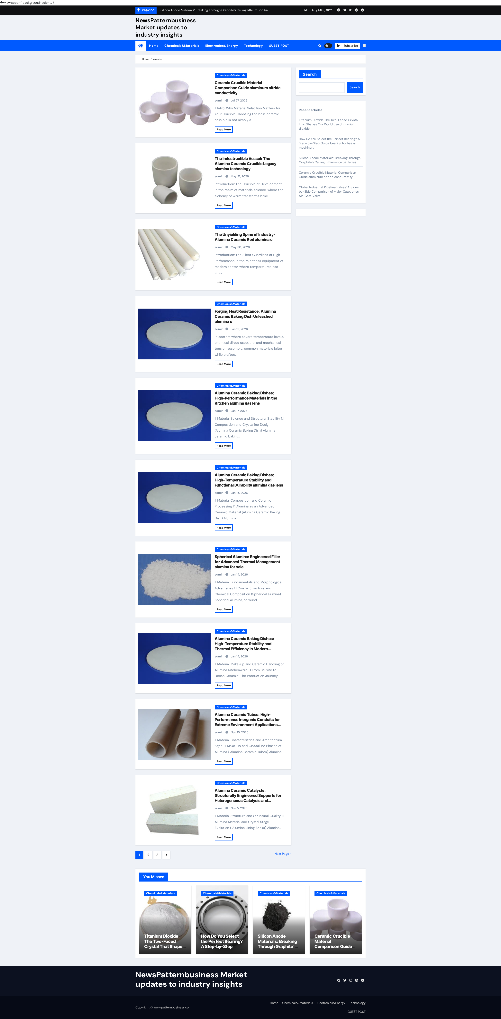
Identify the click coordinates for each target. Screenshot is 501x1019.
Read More (224, 129)
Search (310, 74)
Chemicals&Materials (181, 46)
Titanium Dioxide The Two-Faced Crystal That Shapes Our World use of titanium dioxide (329, 124)
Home (154, 46)
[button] (364, 45)
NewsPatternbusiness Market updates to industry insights (165, 27)
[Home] (140, 45)
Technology (253, 46)
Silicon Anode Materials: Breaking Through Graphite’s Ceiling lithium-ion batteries (329, 160)
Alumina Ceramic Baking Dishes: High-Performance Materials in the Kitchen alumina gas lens (246, 398)
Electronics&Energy (221, 46)
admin (219, 100)
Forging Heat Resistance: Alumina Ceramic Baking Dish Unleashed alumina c (245, 316)
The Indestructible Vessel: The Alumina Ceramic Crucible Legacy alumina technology (245, 163)
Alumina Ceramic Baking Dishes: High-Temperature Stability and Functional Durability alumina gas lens (249, 480)
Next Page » (283, 854)
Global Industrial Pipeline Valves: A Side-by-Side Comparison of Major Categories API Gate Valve (329, 191)
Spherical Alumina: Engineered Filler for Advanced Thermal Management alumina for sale (247, 561)
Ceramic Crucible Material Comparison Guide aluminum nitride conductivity (247, 87)
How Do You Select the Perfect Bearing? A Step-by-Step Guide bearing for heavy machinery (329, 143)
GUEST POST (279, 46)
